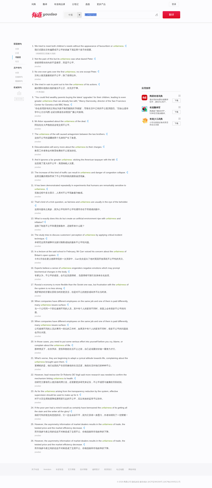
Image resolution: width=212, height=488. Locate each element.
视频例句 (19, 81)
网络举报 (132, 469)
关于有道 (35, 469)
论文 (17, 61)
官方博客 (71, 469)
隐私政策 (135, 482)
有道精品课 (59, 4)
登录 (174, 4)
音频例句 (19, 77)
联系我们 (108, 469)
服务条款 (143, 482)
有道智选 (59, 469)
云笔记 (75, 4)
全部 (17, 49)
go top (19, 93)
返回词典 (19, 99)
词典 (34, 4)
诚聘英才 (96, 469)
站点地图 (120, 469)
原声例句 (18, 68)
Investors (47, 469)
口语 (17, 53)
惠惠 (88, 4)
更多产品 (101, 4)
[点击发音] (125, 46)
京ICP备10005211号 (171, 482)
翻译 (45, 4)
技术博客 (84, 469)
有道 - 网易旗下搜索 (44, 15)
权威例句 (18, 87)
